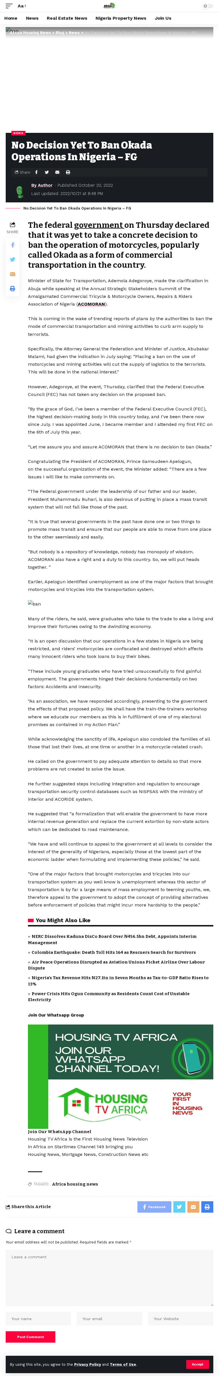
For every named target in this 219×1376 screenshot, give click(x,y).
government (99, 225)
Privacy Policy (87, 1364)
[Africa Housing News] (109, 6)
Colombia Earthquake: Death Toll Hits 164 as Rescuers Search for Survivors (114, 952)
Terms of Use (123, 1364)
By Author (41, 185)
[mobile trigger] (10, 6)
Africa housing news (75, 1184)
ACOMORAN (91, 304)
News (18, 133)
